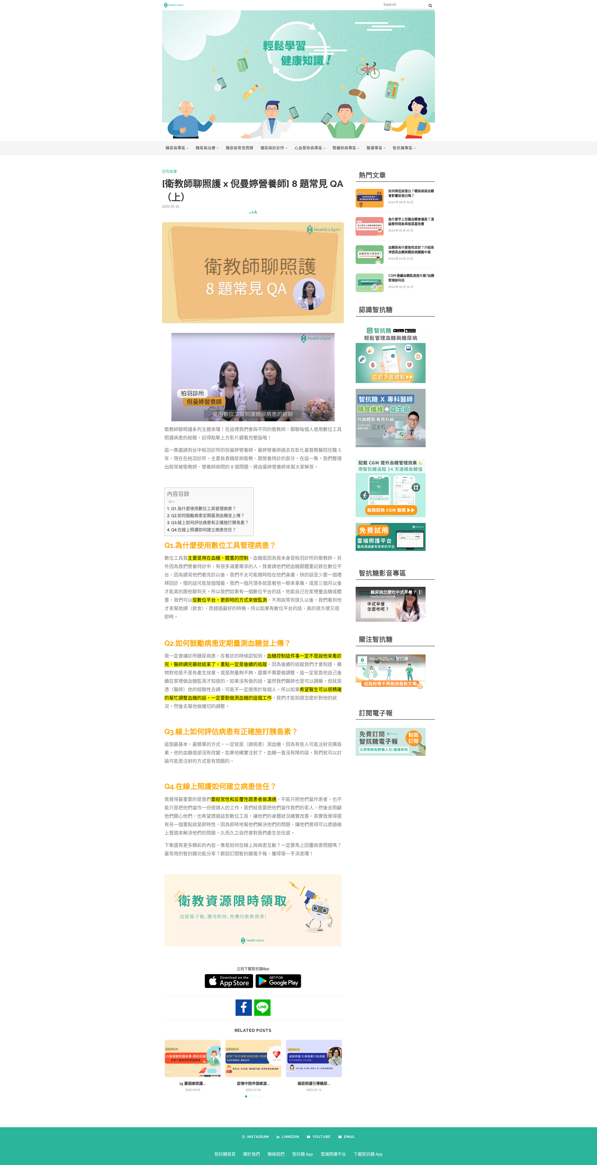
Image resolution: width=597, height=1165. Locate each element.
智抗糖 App (302, 1154)
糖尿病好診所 (272, 148)
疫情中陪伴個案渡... (253, 1083)
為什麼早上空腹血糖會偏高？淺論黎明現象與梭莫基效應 (411, 221)
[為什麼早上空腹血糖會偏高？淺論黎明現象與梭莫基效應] (370, 226)
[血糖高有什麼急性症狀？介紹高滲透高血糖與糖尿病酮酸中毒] (370, 254)
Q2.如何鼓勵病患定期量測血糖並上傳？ (208, 515)
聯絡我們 (276, 1154)
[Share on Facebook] (244, 1007)
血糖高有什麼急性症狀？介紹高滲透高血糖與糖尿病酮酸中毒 (411, 249)
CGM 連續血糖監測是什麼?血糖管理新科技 (411, 278)
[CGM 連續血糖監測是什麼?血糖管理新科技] (370, 282)
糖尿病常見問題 (239, 148)
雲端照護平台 (333, 1154)
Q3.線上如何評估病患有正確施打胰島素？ (210, 522)
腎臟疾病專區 (344, 148)
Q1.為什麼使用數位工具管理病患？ (203, 508)
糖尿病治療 (205, 148)
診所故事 (169, 171)
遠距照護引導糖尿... (314, 1083)
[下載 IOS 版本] (229, 981)
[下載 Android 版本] (278, 981)
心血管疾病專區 (308, 148)
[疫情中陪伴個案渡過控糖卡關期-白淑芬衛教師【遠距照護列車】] (253, 1058)
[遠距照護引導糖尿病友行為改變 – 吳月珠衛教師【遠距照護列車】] (314, 1058)
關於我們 (251, 1154)
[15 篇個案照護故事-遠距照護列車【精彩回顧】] (193, 1058)
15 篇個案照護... (192, 1083)
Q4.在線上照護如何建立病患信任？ (203, 529)
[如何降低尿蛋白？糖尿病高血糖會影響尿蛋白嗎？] (370, 198)
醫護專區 (374, 148)
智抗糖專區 (403, 148)
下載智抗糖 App (368, 1154)
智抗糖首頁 (225, 1154)
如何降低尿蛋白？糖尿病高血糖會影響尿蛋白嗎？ (411, 193)
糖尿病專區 (175, 148)
